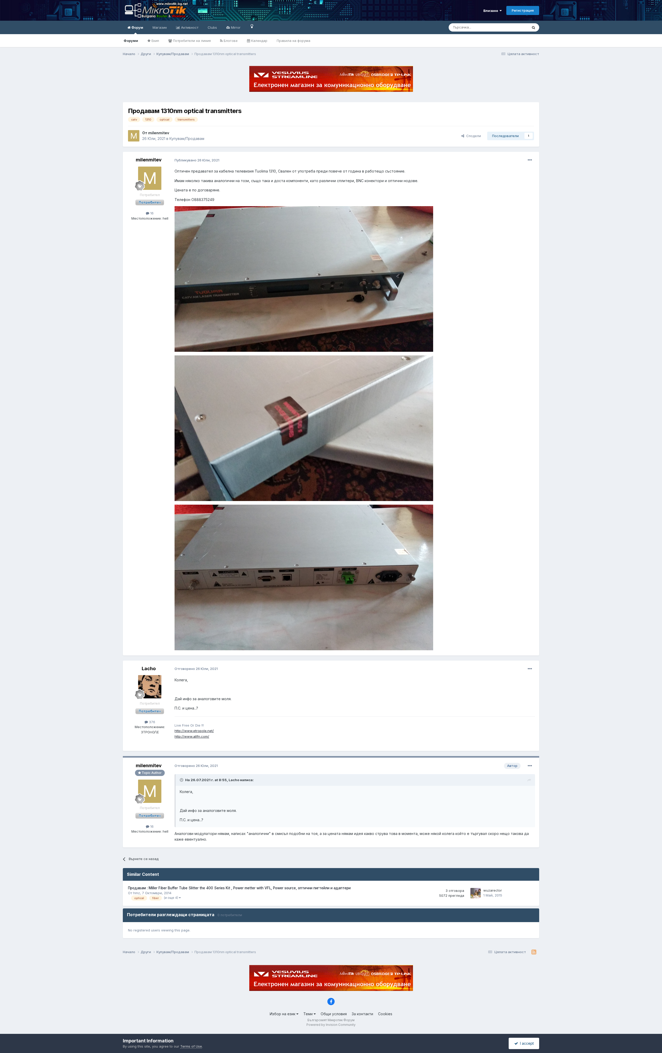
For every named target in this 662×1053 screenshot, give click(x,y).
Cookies (385, 1014)
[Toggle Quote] (182, 780)
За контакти (362, 1014)
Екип (155, 41)
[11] (252, 26)
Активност (189, 27)
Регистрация (523, 10)
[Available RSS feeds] (534, 952)
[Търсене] (533, 27)
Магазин (160, 27)
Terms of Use (191, 1046)
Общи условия (334, 1014)
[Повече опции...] (530, 160)
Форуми (131, 41)
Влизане (491, 11)
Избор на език (283, 1014)
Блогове (230, 41)
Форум (137, 27)
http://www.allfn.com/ (192, 736)
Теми (308, 1014)
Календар (258, 41)
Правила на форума (293, 41)
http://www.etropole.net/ (194, 731)
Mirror (235, 27)
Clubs (212, 27)
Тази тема (513, 27)
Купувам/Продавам (186, 138)
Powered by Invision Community (331, 1025)
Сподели (472, 136)
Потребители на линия (191, 41)
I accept (526, 1043)
